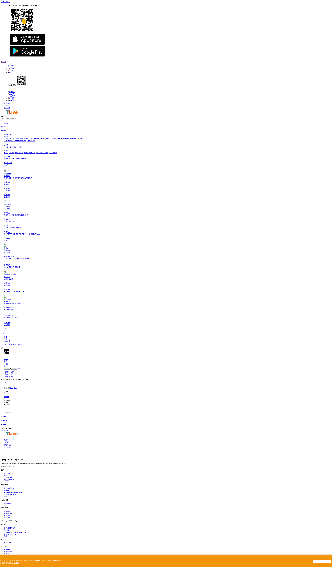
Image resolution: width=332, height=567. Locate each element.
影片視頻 (12, 98)
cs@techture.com (9, 479)
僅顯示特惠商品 (9, 374)
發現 (5, 339)
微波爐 (80, 138)
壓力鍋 (29, 141)
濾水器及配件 (74, 138)
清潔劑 (6, 221)
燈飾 (5, 240)
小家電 (6, 151)
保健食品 (11, 267)
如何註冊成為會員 (9, 488)
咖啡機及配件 (47, 138)
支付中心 (7, 106)
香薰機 (55, 153)
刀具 (11, 215)
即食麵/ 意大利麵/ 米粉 (17, 303)
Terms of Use (7, 445)
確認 (18, 368)
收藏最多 (7, 364)
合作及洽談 (7, 503)
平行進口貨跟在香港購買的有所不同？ (16, 492)
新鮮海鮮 (7, 325)
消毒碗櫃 (7, 141)
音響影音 (7, 197)
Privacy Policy (8, 444)
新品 (5, 366)
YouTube (11, 68)
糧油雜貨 (7, 301)
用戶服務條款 (8, 513)
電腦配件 (7, 184)
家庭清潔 (7, 219)
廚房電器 (7, 136)
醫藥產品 (17, 267)
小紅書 (11, 70)
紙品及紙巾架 (20, 215)
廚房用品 (7, 213)
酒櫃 (29, 153)
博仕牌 (6, 123)
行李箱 (6, 279)
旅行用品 (7, 277)
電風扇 (6, 153)
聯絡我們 (7, 511)
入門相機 (7, 190)
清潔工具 (11, 221)
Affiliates (6, 441)
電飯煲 (58, 138)
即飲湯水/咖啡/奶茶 (10, 310)
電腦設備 (7, 182)
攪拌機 (54, 138)
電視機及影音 (8, 163)
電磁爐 (17, 138)
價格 (5, 362)
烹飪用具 (7, 215)
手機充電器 (22, 178)
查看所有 (12, 92)
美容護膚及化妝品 (9, 256)
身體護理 (7, 252)
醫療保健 (7, 265)
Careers (6, 442)
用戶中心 (7, 103)
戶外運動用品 (17, 291)
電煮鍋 (35, 138)
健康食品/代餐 (8, 315)
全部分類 (3, 130)
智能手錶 (29, 178)
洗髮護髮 (15, 234)
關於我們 (7, 517)
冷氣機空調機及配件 (10, 147)
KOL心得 (12, 96)
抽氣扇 (38, 234)
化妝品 (11, 258)
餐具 (14, 215)
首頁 (2, 344)
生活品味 (12, 94)
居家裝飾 (7, 238)
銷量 (5, 360)
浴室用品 (7, 232)
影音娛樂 (7, 195)
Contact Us (7, 447)
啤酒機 (21, 153)
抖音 (10, 72)
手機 (5, 178)
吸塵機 (6, 158)
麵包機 (63, 138)
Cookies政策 (15, 563)
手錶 (22, 291)
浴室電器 (33, 234)
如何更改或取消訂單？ (11, 494)
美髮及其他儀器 (24, 258)
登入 (11, 388)
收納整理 (7, 206)
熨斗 (10, 158)
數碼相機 (7, 188)
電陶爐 (21, 138)
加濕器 (51, 153)
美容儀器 (16, 258)
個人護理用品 (8, 234)
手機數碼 (8, 174)
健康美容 (8, 248)
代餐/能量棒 (13, 317)
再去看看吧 (4, 430)
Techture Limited (8, 473)
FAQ (5, 496)
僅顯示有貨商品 (9, 376)
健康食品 (7, 317)
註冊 (15, 388)
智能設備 (7, 176)
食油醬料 (7, 303)
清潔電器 (7, 156)
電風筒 (17, 153)
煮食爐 (24, 141)
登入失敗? (7, 490)
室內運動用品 (8, 291)
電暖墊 (33, 153)
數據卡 (11, 279)
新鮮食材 (7, 323)
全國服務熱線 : (8, 477)
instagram (11, 67)
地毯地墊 (13, 228)
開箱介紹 (12, 100)
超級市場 (8, 299)
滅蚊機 (46, 153)
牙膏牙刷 (21, 234)
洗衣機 (19, 147)
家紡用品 (7, 225)
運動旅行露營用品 (11, 275)
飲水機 (67, 138)
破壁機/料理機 (28, 138)
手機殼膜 (16, 178)
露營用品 (7, 283)
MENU (4, 333)
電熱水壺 (7, 138)
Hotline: (6, 480)
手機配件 (10, 178)
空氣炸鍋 (40, 138)
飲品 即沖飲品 (8, 307)
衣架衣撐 (7, 209)
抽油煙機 (19, 141)
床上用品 (7, 228)
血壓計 (6, 267)
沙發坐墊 (18, 228)
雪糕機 (12, 138)
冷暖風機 (11, 153)
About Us (7, 439)
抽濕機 (26, 153)
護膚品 (6, 258)
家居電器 (8, 134)
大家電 (6, 145)
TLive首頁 (7, 108)
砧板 (26, 215)
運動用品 (7, 289)
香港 (5, 475)
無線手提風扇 (40, 153)
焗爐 (11, 141)
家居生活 (8, 204)
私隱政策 (7, 515)
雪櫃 (14, 141)
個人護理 (7, 250)
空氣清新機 (22, 158)
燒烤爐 (33, 141)
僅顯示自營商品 (9, 372)
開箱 (5, 337)
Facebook (11, 65)
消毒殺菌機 (15, 158)
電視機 (6, 165)
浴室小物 (27, 234)
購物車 (4, 126)
